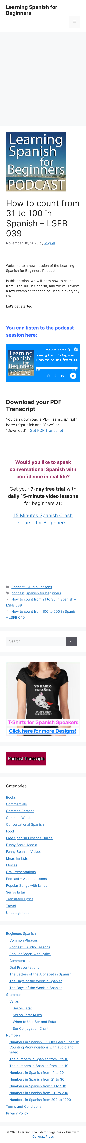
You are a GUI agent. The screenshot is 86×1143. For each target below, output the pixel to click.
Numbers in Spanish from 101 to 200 (38, 1093)
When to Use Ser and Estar (34, 1022)
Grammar (13, 995)
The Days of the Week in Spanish (35, 981)
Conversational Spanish (25, 824)
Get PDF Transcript (46, 430)
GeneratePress (43, 1136)
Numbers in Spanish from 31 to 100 (37, 1086)
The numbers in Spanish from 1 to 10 (38, 1059)
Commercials (16, 804)
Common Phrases (20, 811)
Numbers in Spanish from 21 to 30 (36, 1079)
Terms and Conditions (23, 1106)
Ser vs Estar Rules (27, 1015)
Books (11, 797)
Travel (11, 906)
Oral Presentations (21, 872)
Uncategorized (18, 913)
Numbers (13, 1035)
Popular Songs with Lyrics (26, 886)
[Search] (71, 641)
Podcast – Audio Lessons (26, 879)
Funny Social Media (21, 845)
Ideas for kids (17, 858)
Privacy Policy (17, 1113)
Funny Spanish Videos (24, 852)
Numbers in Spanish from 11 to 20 (36, 1073)
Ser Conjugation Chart (30, 1029)
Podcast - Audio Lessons (31, 587)
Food (10, 831)
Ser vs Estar (15, 892)
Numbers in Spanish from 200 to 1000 (40, 1100)
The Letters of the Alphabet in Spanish (40, 974)
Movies (11, 865)
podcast (17, 593)
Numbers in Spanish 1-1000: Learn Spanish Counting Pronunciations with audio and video (44, 1047)
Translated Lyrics (19, 899)
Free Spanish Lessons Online (29, 838)
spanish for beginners (43, 593)
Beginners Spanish (21, 934)
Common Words (19, 818)
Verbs (14, 1001)
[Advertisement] (43, 77)
